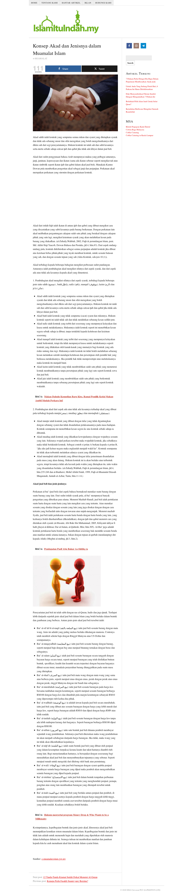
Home (34, 2)
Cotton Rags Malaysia (135, 129)
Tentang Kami (49, 2)
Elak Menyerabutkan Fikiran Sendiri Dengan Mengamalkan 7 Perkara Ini (141, 95)
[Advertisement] (75, 199)
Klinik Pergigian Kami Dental (138, 126)
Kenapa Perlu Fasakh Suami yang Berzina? (67, 881)
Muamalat (41, 58)
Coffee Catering (132, 132)
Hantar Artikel (71, 2)
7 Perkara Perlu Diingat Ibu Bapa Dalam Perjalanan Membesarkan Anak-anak (142, 80)
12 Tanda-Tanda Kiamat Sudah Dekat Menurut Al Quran (70, 877)
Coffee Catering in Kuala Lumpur (139, 135)
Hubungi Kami (103, 2)
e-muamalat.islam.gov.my (54, 858)
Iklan (88, 2)
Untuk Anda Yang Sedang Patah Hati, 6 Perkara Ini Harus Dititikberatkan (142, 88)
